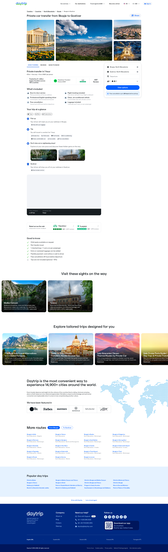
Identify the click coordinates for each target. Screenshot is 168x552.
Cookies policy (99, 548)
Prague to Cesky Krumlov (92, 485)
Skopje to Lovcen (89, 457)
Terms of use (90, 548)
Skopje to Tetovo (60, 434)
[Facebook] (105, 516)
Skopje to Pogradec (33, 451)
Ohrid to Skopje (118, 482)
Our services (64, 3)
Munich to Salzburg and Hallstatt (66, 488)
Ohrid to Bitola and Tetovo (121, 480)
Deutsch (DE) (83, 539)
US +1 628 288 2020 (84, 520)
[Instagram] (109, 516)
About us (59, 516)
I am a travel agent (91, 500)
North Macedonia (49, 11)
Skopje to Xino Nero (61, 445)
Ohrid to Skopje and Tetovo (92, 482)
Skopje (59, 11)
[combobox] (122, 67)
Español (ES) (56, 539)
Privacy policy (108, 548)
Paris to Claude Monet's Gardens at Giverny (69, 485)
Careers (58, 523)
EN (127, 3)
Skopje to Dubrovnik (61, 451)
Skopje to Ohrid (60, 482)
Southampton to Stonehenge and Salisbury (97, 488)
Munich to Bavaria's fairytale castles (38, 488)
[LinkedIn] (113, 516)
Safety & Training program (121, 548)
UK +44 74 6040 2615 (85, 523)
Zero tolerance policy (135, 548)
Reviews (43, 65)
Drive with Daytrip (76, 500)
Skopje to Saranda (32, 445)
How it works (33, 65)
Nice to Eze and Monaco (120, 485)
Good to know (54, 65)
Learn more (33, 309)
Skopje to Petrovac (32, 440)
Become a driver (114, 3)
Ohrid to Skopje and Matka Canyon (95, 480)
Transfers (30, 11)
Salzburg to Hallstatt (33, 485)
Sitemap (59, 526)
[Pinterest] (117, 516)
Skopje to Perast (32, 457)
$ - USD (135, 3)
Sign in (149, 3)
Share (136, 15)
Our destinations (80, 3)
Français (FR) (109, 539)
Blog (57, 519)
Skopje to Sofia (31, 434)
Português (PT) (137, 539)
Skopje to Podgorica (119, 434)
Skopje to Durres (60, 457)
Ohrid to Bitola (31, 480)
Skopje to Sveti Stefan (90, 440)
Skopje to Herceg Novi (119, 440)
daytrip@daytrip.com (85, 526)
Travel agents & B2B (96, 3)
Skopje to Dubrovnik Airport (121, 445)
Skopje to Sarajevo (61, 440)
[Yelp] (125, 516)
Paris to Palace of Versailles (121, 488)
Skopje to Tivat (117, 451)
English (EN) (30, 539)
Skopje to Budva (89, 434)
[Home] (21, 3)
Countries (38, 11)
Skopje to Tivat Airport (91, 451)
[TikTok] (121, 516)
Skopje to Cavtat (89, 445)
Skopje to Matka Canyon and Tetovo (67, 480)
